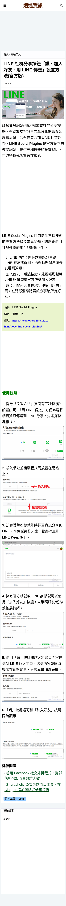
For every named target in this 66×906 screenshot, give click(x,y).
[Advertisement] (33, 32)
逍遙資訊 (33, 5)
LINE (22, 798)
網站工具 (16, 54)
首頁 (6, 54)
